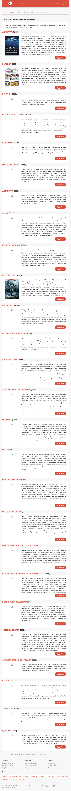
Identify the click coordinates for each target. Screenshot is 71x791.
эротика (21, 779)
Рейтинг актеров (52, 765)
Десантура (7, 191)
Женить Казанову (11, 245)
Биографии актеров (22, 786)
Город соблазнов (11, 165)
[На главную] (5, 12)
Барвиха (6, 64)
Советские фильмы (7, 765)
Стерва (6, 680)
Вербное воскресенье (13, 114)
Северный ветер (10, 630)
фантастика (6, 779)
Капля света (8, 305)
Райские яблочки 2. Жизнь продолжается (23, 574)
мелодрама (13, 776)
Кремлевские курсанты (14, 333)
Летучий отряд (9, 359)
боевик (21, 776)
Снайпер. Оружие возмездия (16, 660)
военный (65, 776)
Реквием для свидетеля (14, 602)
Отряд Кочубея (9, 512)
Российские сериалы (31, 763)
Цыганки (6, 731)
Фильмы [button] (5, 760)
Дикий (5, 213)
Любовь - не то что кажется (16, 390)
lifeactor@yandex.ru (47, 786)
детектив (41, 776)
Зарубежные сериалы (31, 765)
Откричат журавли (11, 480)
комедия (5, 776)
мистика (48, 776)
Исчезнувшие (9, 275)
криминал (34, 776)
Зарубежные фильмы (8, 768)
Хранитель (7, 708)
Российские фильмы (8, 763)
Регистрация (51, 763)
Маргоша (7, 420)
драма (27, 776)
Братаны (6, 94)
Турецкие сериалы (30, 768)
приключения (56, 776)
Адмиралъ (7, 32)
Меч (4, 450)
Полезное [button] (51, 760)
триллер (14, 779)
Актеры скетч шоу (53, 768)
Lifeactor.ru (31, 786)
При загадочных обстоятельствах (20, 546)
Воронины (7, 142)
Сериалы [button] (28, 760)
